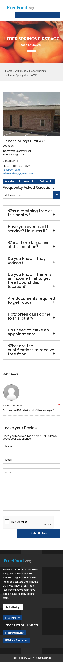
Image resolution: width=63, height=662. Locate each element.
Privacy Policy (12, 617)
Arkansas (20, 70)
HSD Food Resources (16, 640)
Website (9, 181)
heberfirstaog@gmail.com (18, 173)
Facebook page (11, 169)
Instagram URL (27, 181)
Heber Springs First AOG (22, 75)
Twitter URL (46, 181)
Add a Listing (12, 607)
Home (8, 70)
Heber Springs (37, 70)
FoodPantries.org (14, 632)
